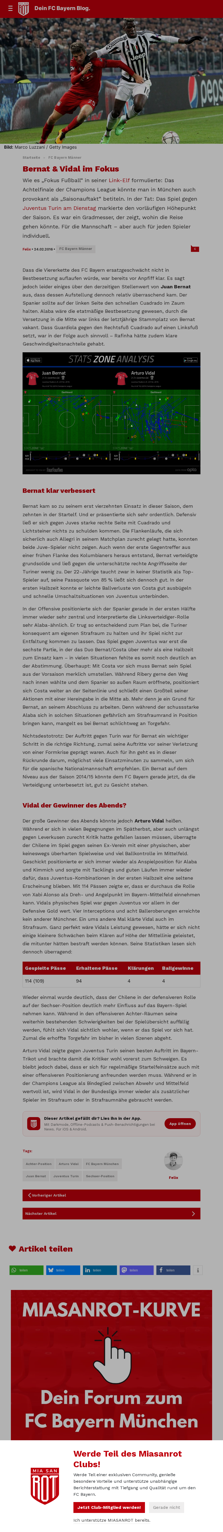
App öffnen (180, 1123)
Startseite (31, 157)
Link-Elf (119, 180)
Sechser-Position (100, 1176)
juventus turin (66, 1176)
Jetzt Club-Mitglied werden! (109, 1507)
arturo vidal (69, 1164)
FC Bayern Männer (65, 157)
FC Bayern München (102, 1164)
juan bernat (36, 1176)
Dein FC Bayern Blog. (62, 8)
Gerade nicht (166, 1507)
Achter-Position (38, 1164)
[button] (27, 1270)
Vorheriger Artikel (49, 1195)
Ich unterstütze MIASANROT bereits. (111, 1520)
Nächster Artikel (41, 1213)
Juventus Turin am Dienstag (59, 208)
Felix (27, 249)
